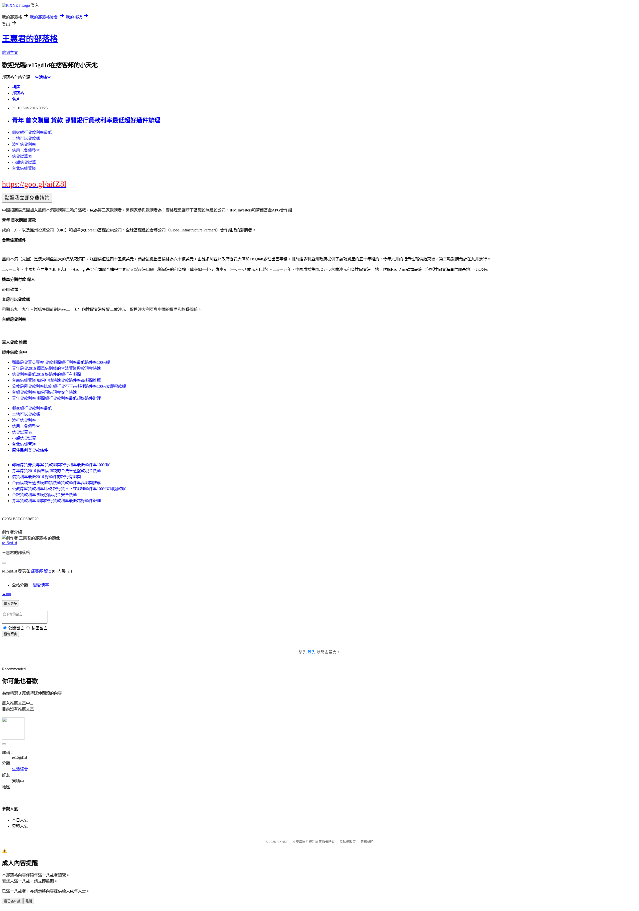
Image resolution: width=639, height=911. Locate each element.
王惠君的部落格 (30, 38)
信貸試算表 (22, 156)
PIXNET (282, 842)
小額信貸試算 (24, 162)
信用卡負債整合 (26, 150)
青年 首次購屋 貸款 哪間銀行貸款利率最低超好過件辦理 (86, 120)
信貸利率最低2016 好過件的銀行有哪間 (46, 374)
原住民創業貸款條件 (30, 450)
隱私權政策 (347, 842)
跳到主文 (10, 52)
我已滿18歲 (12, 901)
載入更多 (10, 603)
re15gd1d (9, 543)
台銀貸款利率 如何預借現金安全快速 (44, 392)
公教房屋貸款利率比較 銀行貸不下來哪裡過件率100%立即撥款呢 (69, 386)
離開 (28, 901)
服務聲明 (366, 842)
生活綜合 (43, 77)
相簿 (16, 87)
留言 (48, 571)
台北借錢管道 (24, 168)
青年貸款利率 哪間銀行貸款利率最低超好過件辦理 (56, 398)
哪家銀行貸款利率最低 (32, 132)
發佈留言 (10, 634)
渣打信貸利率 (24, 144)
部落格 (18, 93)
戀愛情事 (41, 585)
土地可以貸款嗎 (26, 138)
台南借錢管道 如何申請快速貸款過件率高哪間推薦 (56, 380)
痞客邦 (37, 571)
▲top (6, 594)
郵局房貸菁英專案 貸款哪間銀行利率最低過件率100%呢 (61, 362)
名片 (16, 99)
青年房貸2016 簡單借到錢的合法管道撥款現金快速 (56, 368)
